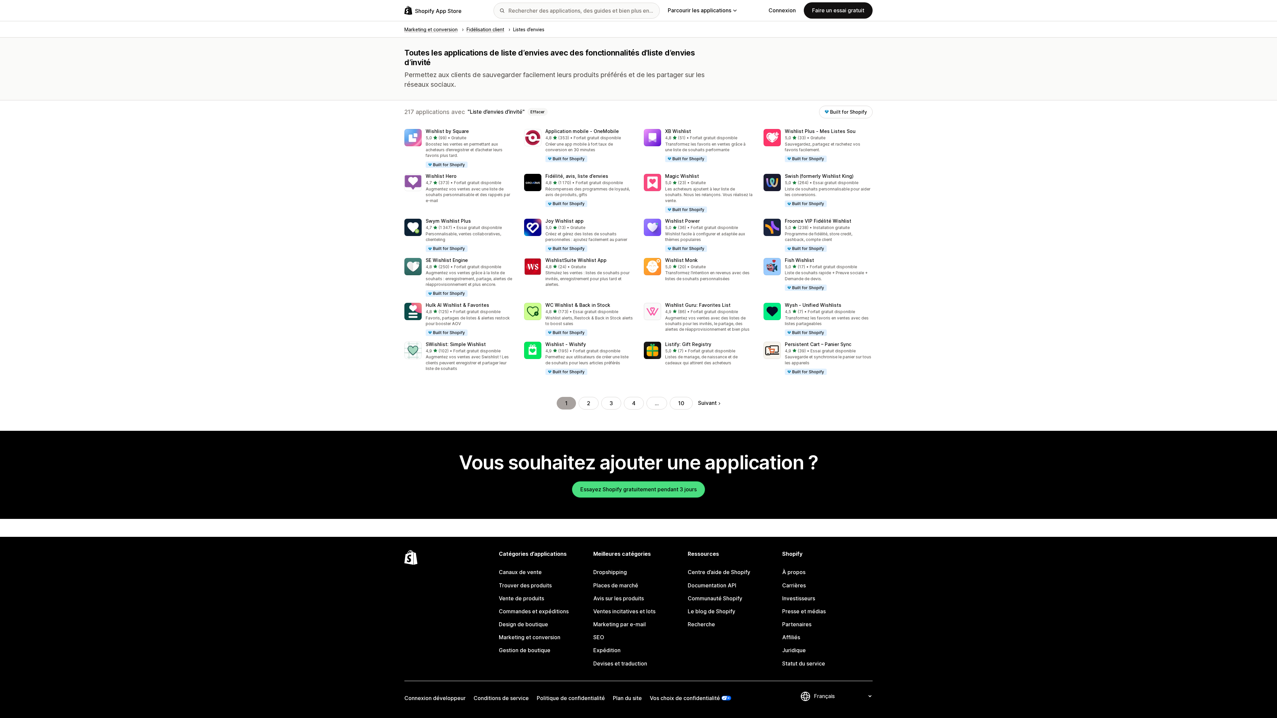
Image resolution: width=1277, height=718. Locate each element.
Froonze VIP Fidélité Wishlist (818, 221)
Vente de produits (521, 598)
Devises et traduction (620, 663)
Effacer (537, 111)
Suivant (707, 403)
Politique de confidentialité (571, 698)
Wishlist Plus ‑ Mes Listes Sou (820, 131)
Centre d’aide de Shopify (719, 572)
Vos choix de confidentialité (685, 698)
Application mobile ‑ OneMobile (582, 131)
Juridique (794, 650)
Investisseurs (798, 598)
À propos (793, 572)
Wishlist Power (682, 221)
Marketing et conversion (529, 637)
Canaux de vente (520, 572)
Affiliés (791, 637)
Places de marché (615, 585)
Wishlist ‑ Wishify (565, 344)
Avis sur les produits (618, 598)
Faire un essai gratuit (838, 10)
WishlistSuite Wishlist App (576, 260)
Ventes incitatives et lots (624, 611)
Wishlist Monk (681, 260)
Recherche (701, 624)
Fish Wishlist (799, 260)
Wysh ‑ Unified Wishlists (813, 305)
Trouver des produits (525, 585)
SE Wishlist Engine (447, 260)
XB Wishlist (678, 131)
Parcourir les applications (699, 10)
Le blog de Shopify (711, 611)
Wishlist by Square (447, 131)
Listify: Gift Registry (688, 344)
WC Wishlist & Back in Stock (577, 305)
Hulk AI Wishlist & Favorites (457, 305)
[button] (458, 149)
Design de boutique (523, 624)
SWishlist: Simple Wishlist (456, 344)
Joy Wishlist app (564, 221)
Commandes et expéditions (534, 611)
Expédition (607, 650)
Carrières (794, 585)
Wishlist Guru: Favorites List (698, 305)
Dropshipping (610, 572)
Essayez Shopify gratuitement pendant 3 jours (638, 489)
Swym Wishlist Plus (448, 221)
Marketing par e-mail (619, 624)
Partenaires (796, 624)
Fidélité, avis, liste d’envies (576, 176)
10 (681, 403)
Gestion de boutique (524, 650)
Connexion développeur (435, 698)
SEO (598, 637)
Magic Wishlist (682, 176)
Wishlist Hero (441, 176)
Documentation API (712, 585)
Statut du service (803, 663)
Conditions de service (501, 698)
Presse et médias (804, 611)
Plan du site (627, 698)
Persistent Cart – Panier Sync (818, 344)
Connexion (782, 10)
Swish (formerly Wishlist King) (819, 176)
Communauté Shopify (715, 598)
